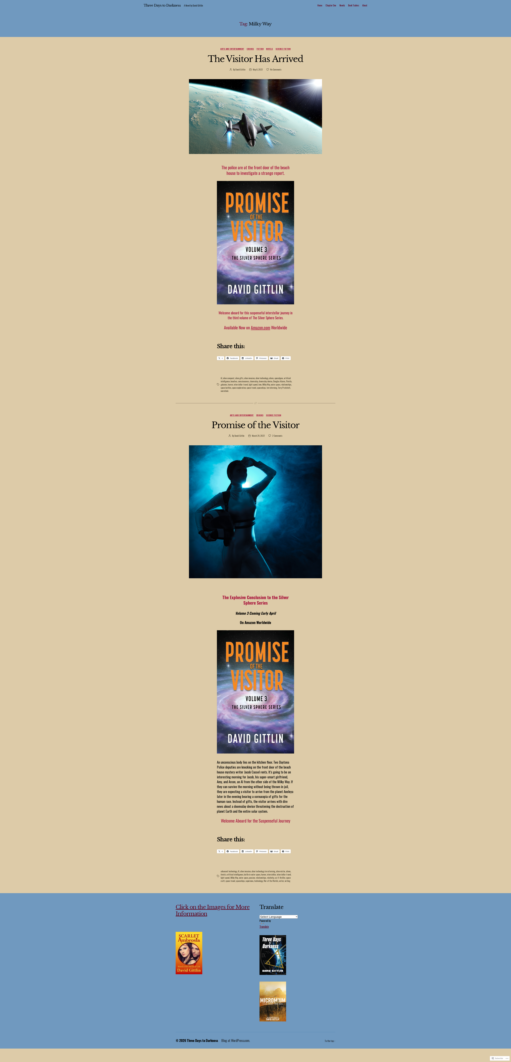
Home (319, 5)
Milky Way (266, 384)
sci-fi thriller (280, 877)
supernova (249, 880)
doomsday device (265, 381)
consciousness (243, 381)
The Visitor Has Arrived (255, 59)
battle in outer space (252, 874)
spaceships (261, 387)
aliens (271, 378)
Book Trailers (353, 5)
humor (230, 384)
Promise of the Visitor (255, 425)
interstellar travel (241, 384)
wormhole (224, 391)
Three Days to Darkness (162, 5)
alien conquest (228, 378)
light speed (253, 384)
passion (252, 877)
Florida (289, 381)
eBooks (250, 49)
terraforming (272, 387)
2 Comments (277, 435)
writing (287, 880)
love (259, 384)
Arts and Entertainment (232, 49)
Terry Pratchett (284, 387)
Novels (342, 5)
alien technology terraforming (263, 871)
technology (258, 880)
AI (221, 378)
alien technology (262, 378)
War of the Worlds (271, 880)
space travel (251, 387)
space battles (226, 387)
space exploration (239, 387)
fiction (260, 49)
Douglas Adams (279, 381)
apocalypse (279, 378)
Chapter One (330, 5)
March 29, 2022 (258, 435)
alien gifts (239, 378)
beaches (234, 381)
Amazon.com (260, 327)
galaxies (224, 384)
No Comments (275, 69)
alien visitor (280, 871)
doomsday (254, 381)
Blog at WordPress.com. (235, 1040)
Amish (223, 874)
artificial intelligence (234, 874)
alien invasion (249, 378)
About (364, 5)
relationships (286, 384)
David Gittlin (240, 69)
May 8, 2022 (258, 69)
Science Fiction (283, 49)
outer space (275, 384)
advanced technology (229, 871)
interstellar (271, 874)
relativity (270, 877)
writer (281, 880)
